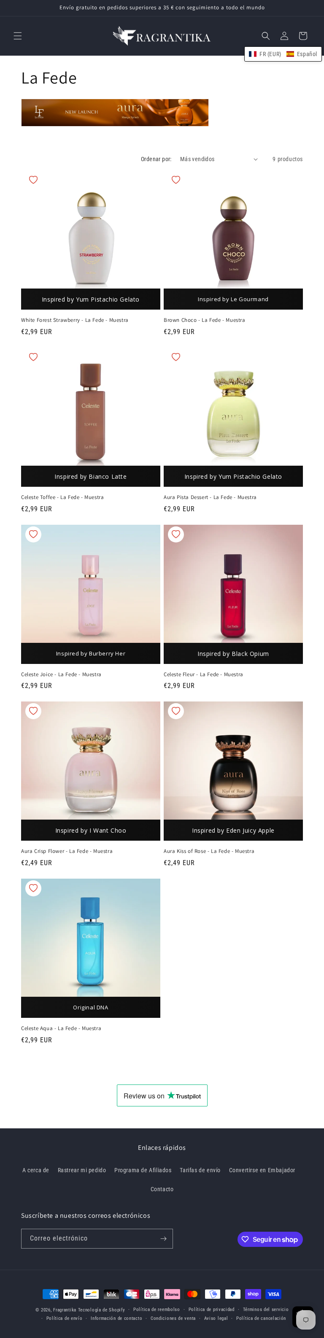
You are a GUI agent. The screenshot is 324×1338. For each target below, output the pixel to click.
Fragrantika (64, 1310)
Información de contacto (116, 1318)
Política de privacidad (212, 1309)
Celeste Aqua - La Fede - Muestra (61, 1028)
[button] (17, 36)
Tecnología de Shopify (101, 1310)
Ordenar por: (156, 159)
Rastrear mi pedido (82, 1170)
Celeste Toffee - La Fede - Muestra (62, 497)
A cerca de (35, 1170)
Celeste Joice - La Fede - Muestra (61, 674)
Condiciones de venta (173, 1318)
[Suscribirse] (163, 1239)
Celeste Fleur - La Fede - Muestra (203, 674)
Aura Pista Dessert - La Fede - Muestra (210, 497)
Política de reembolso (156, 1309)
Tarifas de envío (200, 1170)
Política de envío (64, 1318)
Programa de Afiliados (143, 1170)
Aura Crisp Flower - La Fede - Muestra (67, 851)
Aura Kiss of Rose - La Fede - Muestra (209, 851)
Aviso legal (216, 1318)
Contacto (162, 1189)
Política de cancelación (261, 1318)
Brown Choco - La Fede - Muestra (205, 320)
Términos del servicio (266, 1309)
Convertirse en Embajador (262, 1170)
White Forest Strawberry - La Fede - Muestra (75, 320)
